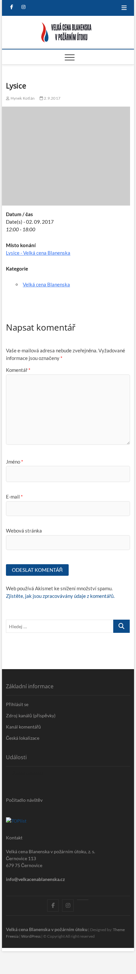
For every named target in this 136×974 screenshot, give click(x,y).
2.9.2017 (51, 98)
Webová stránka (24, 531)
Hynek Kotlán (22, 98)
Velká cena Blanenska (46, 284)
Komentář (18, 370)
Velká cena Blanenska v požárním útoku (46, 929)
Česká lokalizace (22, 738)
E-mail (14, 497)
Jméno (14, 462)
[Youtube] (82, 899)
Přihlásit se (17, 704)
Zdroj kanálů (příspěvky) (30, 715)
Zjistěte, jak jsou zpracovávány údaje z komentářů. (60, 596)
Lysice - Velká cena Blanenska (38, 253)
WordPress (31, 936)
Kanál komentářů (23, 727)
